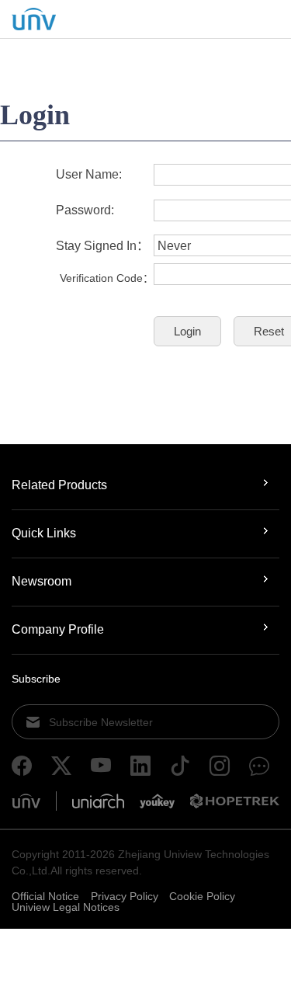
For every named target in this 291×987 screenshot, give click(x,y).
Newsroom (41, 581)
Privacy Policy (124, 896)
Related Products (59, 485)
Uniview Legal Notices (66, 907)
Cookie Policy (202, 896)
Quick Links (44, 533)
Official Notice (45, 896)
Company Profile (58, 629)
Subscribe (36, 678)
